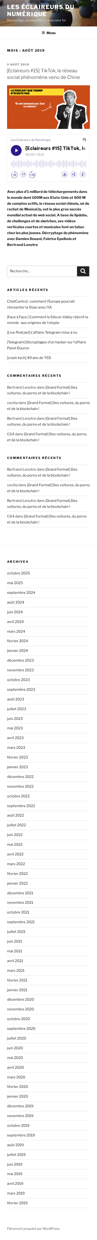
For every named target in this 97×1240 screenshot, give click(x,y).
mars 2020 (16, 1077)
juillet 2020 (16, 1038)
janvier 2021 (17, 990)
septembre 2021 (21, 922)
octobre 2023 (18, 680)
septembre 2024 (21, 592)
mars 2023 (16, 747)
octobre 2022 (18, 796)
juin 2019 (14, 1164)
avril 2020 (15, 1067)
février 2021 (17, 980)
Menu (51, 33)
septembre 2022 (21, 806)
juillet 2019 (16, 1155)
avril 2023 (15, 738)
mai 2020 (15, 1058)
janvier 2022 (17, 883)
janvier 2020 (17, 1096)
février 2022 (17, 874)
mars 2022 (16, 864)
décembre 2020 (20, 999)
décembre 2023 (20, 660)
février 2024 (17, 641)
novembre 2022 (20, 786)
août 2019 (15, 1145)
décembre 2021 (20, 893)
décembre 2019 (20, 1106)
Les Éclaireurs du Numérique (40, 11)
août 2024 (15, 602)
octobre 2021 (18, 912)
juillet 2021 (16, 932)
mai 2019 (14, 1174)
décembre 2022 (20, 777)
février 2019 (17, 1203)
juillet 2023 (16, 709)
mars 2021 (15, 970)
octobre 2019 (18, 1125)
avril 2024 (15, 622)
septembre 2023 (21, 689)
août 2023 (15, 699)
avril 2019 (15, 1183)
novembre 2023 (20, 670)
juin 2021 (14, 941)
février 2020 (17, 1087)
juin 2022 (15, 835)
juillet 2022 (16, 825)
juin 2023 (15, 719)
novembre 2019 (20, 1116)
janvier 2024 (17, 651)
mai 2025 (15, 583)
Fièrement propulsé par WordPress (33, 1228)
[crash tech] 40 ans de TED (29, 358)
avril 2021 (15, 961)
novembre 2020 (20, 1009)
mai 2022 (15, 844)
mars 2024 (16, 631)
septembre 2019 (21, 1135)
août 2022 (15, 815)
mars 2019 (16, 1193)
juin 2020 (15, 1048)
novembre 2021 (20, 902)
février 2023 (17, 757)
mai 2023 (15, 728)
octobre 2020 (18, 1019)
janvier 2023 (17, 767)
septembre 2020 (21, 1029)
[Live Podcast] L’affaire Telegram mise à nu (42, 332)
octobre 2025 (18, 573)
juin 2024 (15, 612)
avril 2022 (15, 854)
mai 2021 (14, 951)
